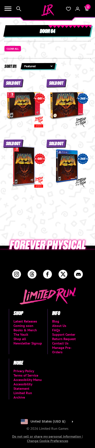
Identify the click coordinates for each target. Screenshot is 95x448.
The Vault (20, 334)
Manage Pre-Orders (62, 349)
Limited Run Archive (22, 395)
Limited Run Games (47, 10)
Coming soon (23, 325)
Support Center (63, 334)
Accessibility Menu (27, 379)
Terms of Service (25, 375)
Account (78, 8)
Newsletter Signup (27, 343)
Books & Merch (25, 330)
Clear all (13, 48)
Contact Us (60, 343)
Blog (55, 321)
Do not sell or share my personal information (47, 436)
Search (19, 8)
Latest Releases (25, 321)
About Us (59, 325)
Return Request (64, 339)
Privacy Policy (23, 371)
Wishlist (68, 8)
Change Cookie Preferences (47, 441)
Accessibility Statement (22, 386)
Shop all (19, 339)
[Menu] (7, 8)
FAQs (56, 330)
